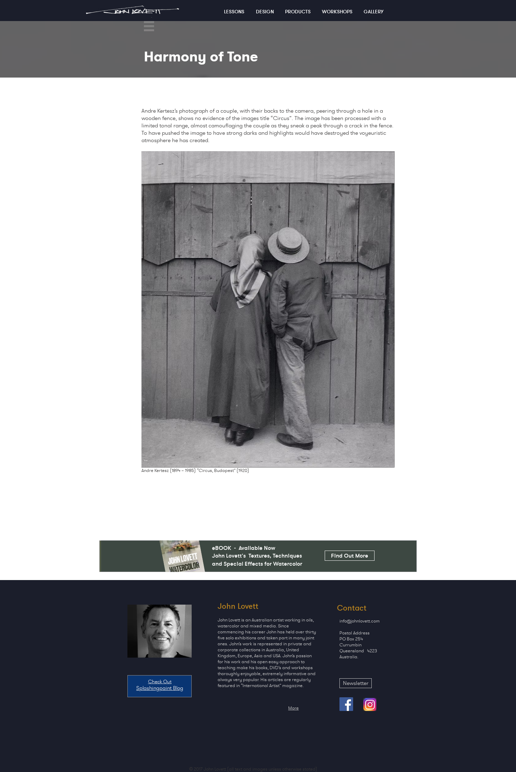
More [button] (293, 708)
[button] (149, 26)
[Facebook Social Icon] (346, 704)
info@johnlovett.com (359, 621)
